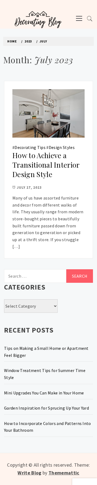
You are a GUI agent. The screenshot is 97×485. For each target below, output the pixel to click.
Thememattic (63, 473)
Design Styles (62, 147)
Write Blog (29, 473)
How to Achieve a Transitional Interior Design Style (45, 165)
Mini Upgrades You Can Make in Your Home (44, 393)
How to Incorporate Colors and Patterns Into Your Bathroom (47, 427)
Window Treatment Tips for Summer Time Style (44, 374)
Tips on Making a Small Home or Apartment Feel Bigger (46, 352)
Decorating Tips (30, 147)
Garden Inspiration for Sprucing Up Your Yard (46, 408)
